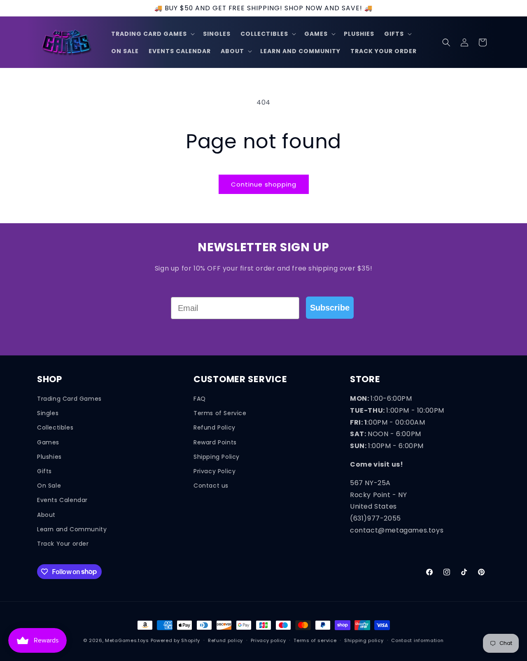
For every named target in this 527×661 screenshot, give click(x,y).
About (46, 514)
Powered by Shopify (176, 640)
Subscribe (330, 307)
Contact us (211, 485)
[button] (152, 33)
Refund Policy (215, 427)
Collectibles (55, 427)
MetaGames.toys (127, 640)
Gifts (44, 471)
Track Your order (63, 543)
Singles (47, 413)
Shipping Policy (217, 456)
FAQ (200, 399)
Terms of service (315, 640)
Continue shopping (263, 184)
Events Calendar (62, 500)
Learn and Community (72, 529)
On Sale (49, 485)
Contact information (417, 640)
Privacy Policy (215, 471)
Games (48, 442)
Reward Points (215, 442)
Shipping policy (364, 640)
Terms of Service (220, 413)
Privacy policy (268, 640)
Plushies (49, 456)
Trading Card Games (69, 399)
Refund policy (225, 640)
